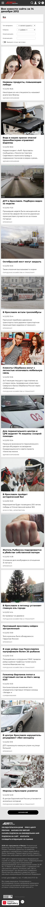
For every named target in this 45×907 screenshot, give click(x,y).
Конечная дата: (8, 38)
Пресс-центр (30, 827)
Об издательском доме (12, 827)
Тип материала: (8, 25)
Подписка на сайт (10, 836)
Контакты (24, 836)
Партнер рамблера (20, 896)
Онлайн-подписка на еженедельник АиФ (20, 833)
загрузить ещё (23, 812)
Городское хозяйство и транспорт (19, 272)
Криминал (7, 222)
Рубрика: (6, 30)
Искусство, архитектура (14, 510)
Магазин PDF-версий (20, 830)
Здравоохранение (11, 98)
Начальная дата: (8, 34)
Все (4, 17)
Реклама (6, 830)
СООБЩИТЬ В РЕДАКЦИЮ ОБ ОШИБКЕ (17, 839)
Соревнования (9, 695)
